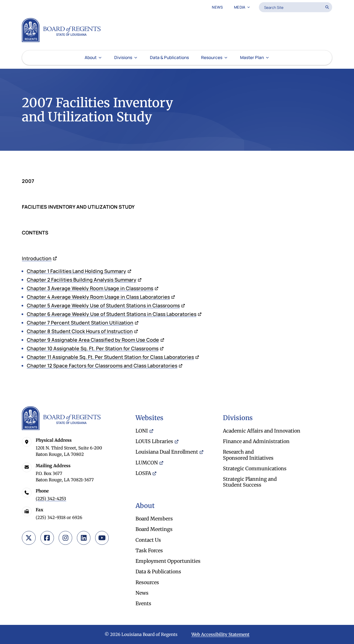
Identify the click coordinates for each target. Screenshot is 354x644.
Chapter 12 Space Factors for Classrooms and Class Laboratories (102, 365)
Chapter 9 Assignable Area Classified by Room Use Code (93, 339)
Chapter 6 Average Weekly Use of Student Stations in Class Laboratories (111, 314)
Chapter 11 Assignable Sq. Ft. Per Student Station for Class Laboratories (110, 357)
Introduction (36, 258)
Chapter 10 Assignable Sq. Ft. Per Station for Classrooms (92, 348)
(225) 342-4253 (51, 498)
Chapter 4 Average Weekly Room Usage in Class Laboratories (98, 296)
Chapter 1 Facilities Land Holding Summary (76, 271)
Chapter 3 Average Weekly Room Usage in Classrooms (90, 288)
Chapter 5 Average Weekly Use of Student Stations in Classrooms (103, 305)
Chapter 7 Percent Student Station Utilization (80, 322)
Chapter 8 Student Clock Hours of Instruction (80, 331)
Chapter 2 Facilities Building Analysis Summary (81, 279)
